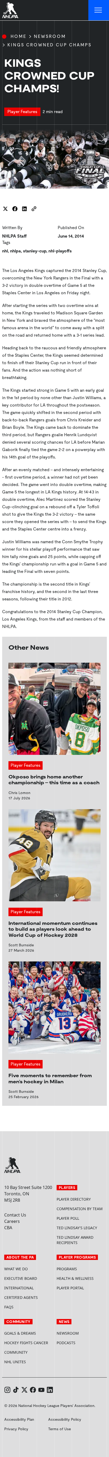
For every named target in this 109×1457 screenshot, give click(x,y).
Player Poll (68, 1218)
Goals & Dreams (20, 1333)
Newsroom (50, 36)
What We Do (16, 1268)
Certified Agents (21, 1297)
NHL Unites (28, 1361)
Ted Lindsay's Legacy (77, 1227)
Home (18, 36)
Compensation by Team (80, 1208)
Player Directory (74, 1199)
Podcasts (66, 1342)
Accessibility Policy (64, 1419)
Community (16, 1352)
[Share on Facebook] (15, 209)
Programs (67, 1268)
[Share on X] (5, 209)
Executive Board (20, 1278)
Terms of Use (59, 1429)
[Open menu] (98, 10)
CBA (8, 1228)
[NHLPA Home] (10, 10)
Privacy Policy (16, 1429)
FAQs (8, 1306)
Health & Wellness (75, 1278)
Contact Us (15, 1215)
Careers (12, 1221)
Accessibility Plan (19, 1419)
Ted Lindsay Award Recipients (75, 1240)
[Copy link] (34, 209)
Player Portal (81, 1287)
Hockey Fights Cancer (26, 1342)
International (19, 1287)
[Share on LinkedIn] (24, 209)
